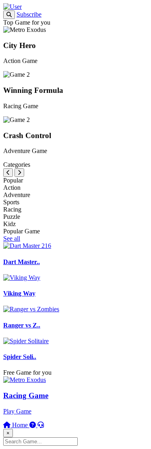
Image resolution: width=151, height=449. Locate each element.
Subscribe (29, 14)
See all (11, 238)
